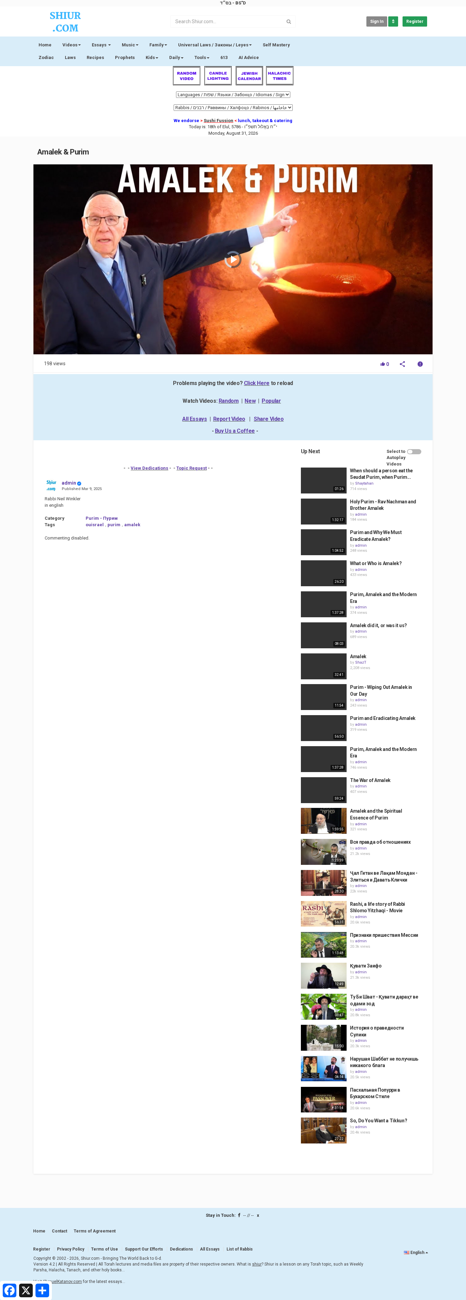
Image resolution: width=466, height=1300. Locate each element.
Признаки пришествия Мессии (384, 935)
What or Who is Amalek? (376, 563)
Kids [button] (150, 57)
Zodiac (46, 57)
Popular (271, 401)
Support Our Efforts (144, 1249)
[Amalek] (324, 666)
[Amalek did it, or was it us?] (324, 635)
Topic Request (191, 468)
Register (414, 21)
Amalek (358, 656)
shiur (257, 1264)
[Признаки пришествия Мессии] (324, 945)
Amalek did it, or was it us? (378, 625)
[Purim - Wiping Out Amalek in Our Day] (324, 697)
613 (224, 57)
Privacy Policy (70, 1249)
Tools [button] (200, 57)
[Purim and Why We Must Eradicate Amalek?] (324, 542)
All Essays (194, 419)
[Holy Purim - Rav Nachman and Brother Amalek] (324, 512)
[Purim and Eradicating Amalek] (324, 728)
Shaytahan (364, 483)
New (250, 401)
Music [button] (128, 44)
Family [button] (156, 44)
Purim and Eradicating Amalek (383, 718)
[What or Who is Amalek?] (324, 573)
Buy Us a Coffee (235, 431)
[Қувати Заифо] (324, 976)
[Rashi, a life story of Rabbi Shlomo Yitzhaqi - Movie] (324, 914)
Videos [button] (69, 44)
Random (229, 401)
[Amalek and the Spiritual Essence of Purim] (324, 821)
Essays (99, 44)
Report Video (229, 419)
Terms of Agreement (95, 1231)
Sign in (376, 21)
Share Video (269, 419)
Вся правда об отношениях (380, 842)
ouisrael (95, 524)
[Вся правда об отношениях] (324, 852)
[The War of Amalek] (324, 790)
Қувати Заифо (366, 966)
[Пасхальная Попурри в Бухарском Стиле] (324, 1100)
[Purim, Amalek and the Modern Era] (324, 604)
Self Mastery (276, 44)
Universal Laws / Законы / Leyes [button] (213, 44)
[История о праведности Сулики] (324, 1038)
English (417, 1252)
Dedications (181, 1249)
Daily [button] (174, 57)
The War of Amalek (370, 780)
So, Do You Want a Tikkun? (378, 1120)
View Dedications (149, 468)
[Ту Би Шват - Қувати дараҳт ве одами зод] (324, 1007)
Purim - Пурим (102, 518)
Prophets (125, 57)
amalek (132, 524)
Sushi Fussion (218, 120)
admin (69, 483)
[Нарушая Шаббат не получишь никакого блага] (324, 1069)
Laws (70, 57)
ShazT (360, 662)
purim (113, 524)
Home (45, 44)
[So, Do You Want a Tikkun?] (324, 1130)
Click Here (257, 383)
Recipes (95, 57)
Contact (59, 1231)
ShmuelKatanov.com (62, 1281)
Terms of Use (104, 1249)
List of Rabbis (240, 1249)
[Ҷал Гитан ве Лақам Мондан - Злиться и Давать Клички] (324, 883)
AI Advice (248, 57)
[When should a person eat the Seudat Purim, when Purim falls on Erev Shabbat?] (324, 480)
